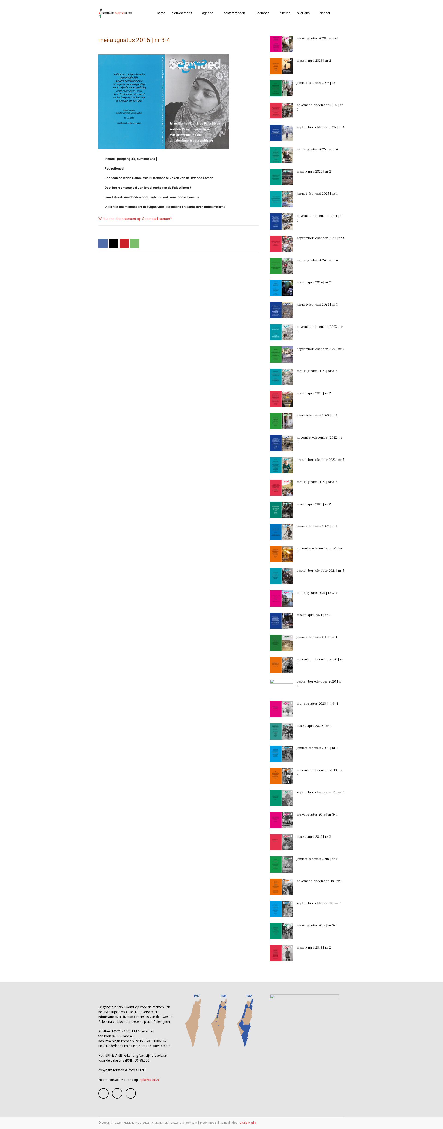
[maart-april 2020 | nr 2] (281, 731)
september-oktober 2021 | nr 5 (320, 570)
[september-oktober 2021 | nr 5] (281, 576)
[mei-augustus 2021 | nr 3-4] (281, 598)
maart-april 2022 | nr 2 (314, 504)
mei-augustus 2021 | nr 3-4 (317, 593)
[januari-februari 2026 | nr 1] (281, 88)
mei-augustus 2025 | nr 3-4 (317, 149)
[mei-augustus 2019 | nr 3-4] (281, 820)
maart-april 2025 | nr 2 (314, 171)
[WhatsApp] (134, 243)
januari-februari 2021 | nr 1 (317, 637)
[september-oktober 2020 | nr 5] (281, 687)
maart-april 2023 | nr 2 (314, 393)
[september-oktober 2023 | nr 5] (281, 354)
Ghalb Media (247, 1123)
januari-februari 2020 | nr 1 (317, 748)
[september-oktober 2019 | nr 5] (281, 798)
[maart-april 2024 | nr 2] (281, 288)
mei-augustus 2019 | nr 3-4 (317, 814)
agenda (207, 13)
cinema (285, 13)
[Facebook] (103, 243)
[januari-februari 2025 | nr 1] (281, 199)
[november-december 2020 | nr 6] (281, 665)
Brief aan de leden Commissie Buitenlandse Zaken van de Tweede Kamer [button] (159, 178)
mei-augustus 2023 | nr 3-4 (317, 371)
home (161, 13)
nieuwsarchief (182, 13)
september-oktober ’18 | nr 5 (319, 903)
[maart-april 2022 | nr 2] (281, 510)
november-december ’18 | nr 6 (320, 881)
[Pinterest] (124, 243)
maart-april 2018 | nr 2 (314, 947)
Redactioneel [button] (114, 168)
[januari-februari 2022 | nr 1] (281, 532)
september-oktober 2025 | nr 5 (321, 127)
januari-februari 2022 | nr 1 (317, 526)
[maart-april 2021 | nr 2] (281, 621)
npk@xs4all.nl (149, 1079)
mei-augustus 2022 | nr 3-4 (317, 482)
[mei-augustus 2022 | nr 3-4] (281, 488)
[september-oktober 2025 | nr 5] (281, 133)
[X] (113, 243)
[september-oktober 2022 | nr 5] (281, 465)
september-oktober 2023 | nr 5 (320, 349)
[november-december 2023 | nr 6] (281, 332)
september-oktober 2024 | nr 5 (321, 238)
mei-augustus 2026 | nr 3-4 (317, 38)
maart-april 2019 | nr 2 (314, 837)
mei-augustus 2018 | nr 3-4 (317, 925)
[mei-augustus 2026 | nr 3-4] (281, 44)
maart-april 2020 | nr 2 (314, 726)
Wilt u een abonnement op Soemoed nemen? (135, 218)
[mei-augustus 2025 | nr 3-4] (281, 155)
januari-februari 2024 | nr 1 (317, 304)
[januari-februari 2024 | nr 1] (281, 310)
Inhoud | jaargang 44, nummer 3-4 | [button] (131, 159)
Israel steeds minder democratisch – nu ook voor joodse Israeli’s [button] (152, 197)
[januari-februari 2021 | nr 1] (281, 643)
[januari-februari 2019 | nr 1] (281, 864)
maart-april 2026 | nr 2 (314, 60)
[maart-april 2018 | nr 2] (281, 953)
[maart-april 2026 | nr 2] (281, 66)
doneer (325, 13)
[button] (339, 13)
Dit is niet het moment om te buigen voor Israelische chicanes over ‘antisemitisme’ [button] (165, 207)
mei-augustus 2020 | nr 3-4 (317, 703)
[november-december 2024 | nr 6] (281, 221)
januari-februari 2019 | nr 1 (317, 859)
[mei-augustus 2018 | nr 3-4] (281, 931)
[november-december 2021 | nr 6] (281, 554)
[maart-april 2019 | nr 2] (281, 842)
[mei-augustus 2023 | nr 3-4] (281, 377)
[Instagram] (117, 1093)
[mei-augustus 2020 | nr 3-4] (281, 709)
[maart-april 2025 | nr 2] (281, 177)
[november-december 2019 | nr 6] (281, 776)
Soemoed (262, 13)
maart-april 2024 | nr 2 (314, 282)
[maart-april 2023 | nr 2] (281, 399)
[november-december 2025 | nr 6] (281, 110)
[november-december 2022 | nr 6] (281, 443)
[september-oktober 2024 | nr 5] (281, 244)
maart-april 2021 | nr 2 (314, 615)
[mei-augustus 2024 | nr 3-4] (281, 266)
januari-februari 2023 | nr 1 (317, 415)
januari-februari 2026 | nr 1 (317, 83)
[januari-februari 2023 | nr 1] (281, 421)
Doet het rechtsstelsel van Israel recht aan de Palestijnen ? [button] (148, 187)
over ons (303, 13)
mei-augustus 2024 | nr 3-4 (317, 260)
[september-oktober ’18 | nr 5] (281, 909)
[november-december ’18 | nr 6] (281, 887)
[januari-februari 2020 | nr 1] (281, 754)
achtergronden (234, 13)
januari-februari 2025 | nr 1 (317, 193)
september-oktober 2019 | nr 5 (320, 792)
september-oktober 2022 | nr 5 (320, 460)
